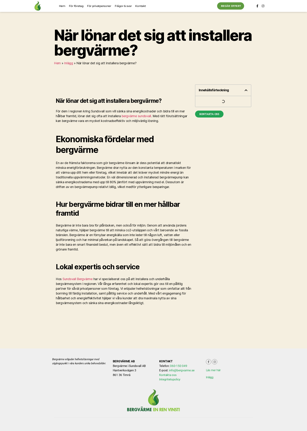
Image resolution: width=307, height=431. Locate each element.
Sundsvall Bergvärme (78, 279)
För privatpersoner (99, 6)
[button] (246, 90)
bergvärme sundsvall (136, 116)
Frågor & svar (123, 6)
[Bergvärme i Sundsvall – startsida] (37, 6)
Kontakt (140, 6)
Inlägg (68, 63)
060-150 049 (178, 366)
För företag (76, 6)
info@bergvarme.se (182, 370)
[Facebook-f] (257, 6)
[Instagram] (262, 6)
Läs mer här (213, 370)
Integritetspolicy (169, 379)
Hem (62, 6)
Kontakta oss (168, 375)
